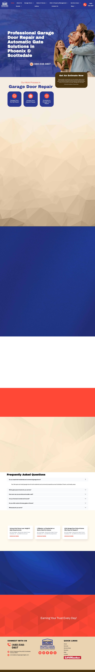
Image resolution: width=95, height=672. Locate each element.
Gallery (37, 6)
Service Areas (75, 3)
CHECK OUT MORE (14, 536)
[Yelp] (55, 652)
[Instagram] (43, 652)
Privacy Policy (75, 84)
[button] (47, 479)
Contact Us (55, 6)
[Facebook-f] (47, 652)
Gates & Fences (40, 3)
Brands (18, 6)
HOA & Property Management (58, 3)
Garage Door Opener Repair (30, 101)
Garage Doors (28, 3)
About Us (19, 3)
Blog (72, 6)
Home (12, 3)
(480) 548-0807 (42, 64)
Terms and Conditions (68, 84)
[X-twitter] (51, 652)
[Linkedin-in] (40, 652)
